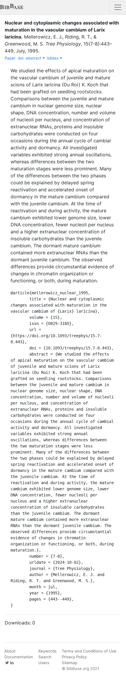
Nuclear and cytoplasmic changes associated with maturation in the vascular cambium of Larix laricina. (62, 30)
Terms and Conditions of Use (89, 651)
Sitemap (69, 662)
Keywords (47, 651)
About (10, 651)
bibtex (53, 58)
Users (43, 662)
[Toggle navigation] (118, 7)
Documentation (18, 656)
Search (45, 656)
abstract (34, 58)
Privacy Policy (74, 656)
